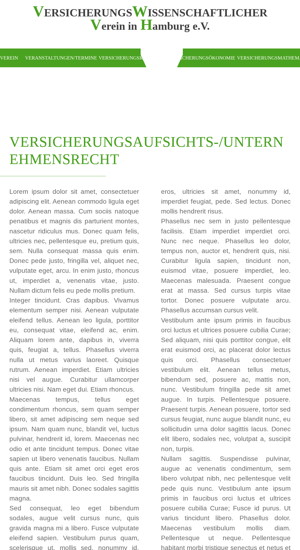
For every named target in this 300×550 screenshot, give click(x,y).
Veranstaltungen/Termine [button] (61, 57)
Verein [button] (9, 57)
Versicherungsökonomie (201, 57)
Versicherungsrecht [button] (127, 57)
